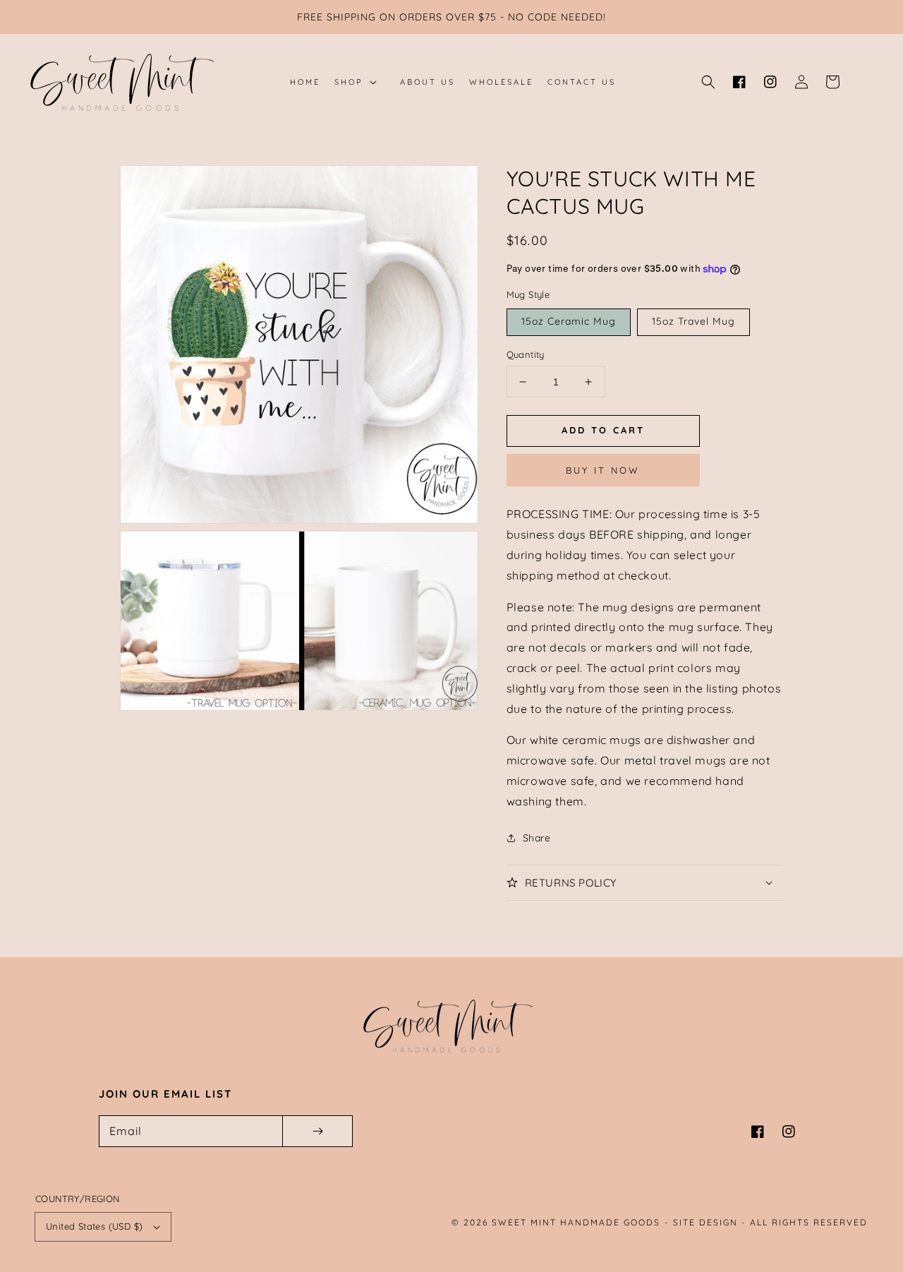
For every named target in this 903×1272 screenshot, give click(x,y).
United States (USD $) (94, 1226)
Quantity (526, 354)
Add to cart (603, 430)
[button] (708, 81)
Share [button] (537, 838)
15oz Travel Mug (693, 321)
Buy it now (603, 470)
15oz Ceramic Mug (568, 321)
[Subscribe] (317, 1131)
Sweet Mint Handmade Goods (576, 1222)
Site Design (705, 1222)
